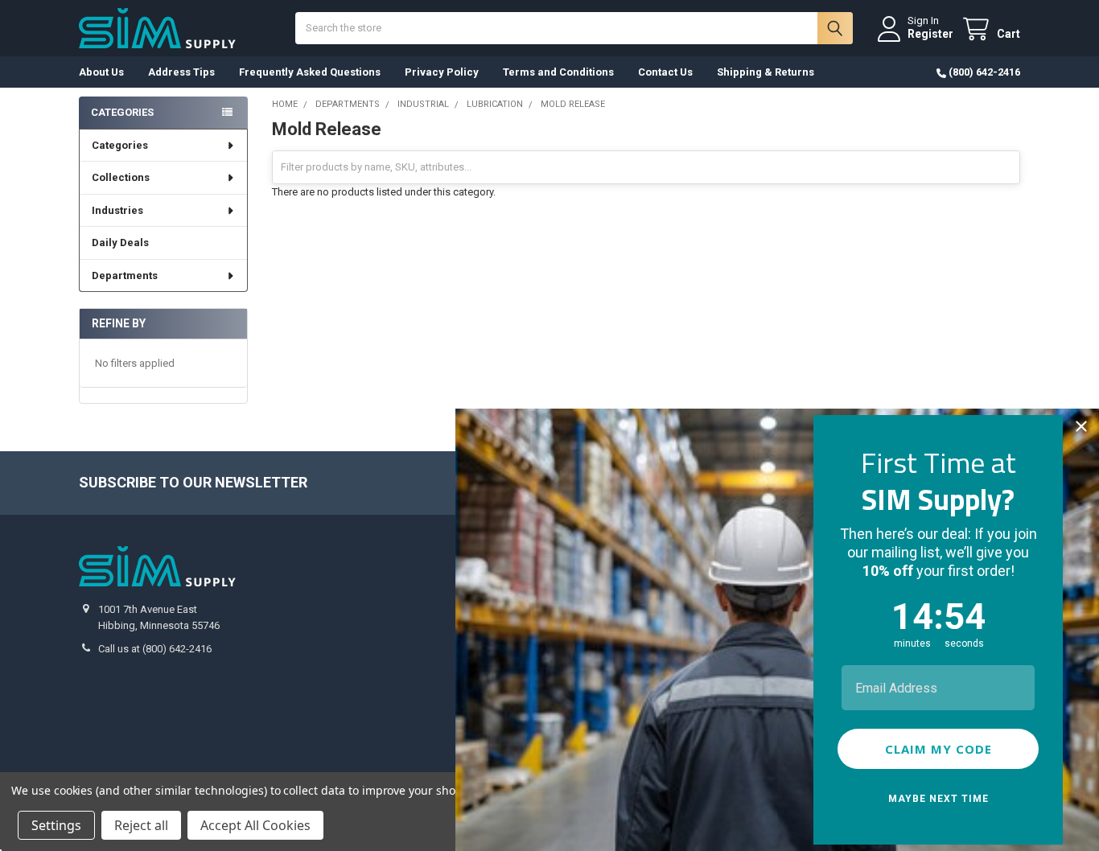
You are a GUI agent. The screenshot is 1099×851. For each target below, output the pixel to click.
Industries (117, 210)
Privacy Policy (442, 72)
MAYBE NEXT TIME (938, 798)
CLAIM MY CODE (938, 749)
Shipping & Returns (765, 72)
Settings (56, 825)
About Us (101, 72)
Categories (120, 145)
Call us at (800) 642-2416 (155, 649)
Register (930, 33)
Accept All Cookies (255, 825)
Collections (121, 177)
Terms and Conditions (558, 72)
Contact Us (665, 72)
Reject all (141, 825)
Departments (125, 275)
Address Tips (181, 72)
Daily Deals (120, 242)
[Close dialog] (1081, 426)
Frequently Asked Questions (310, 72)
